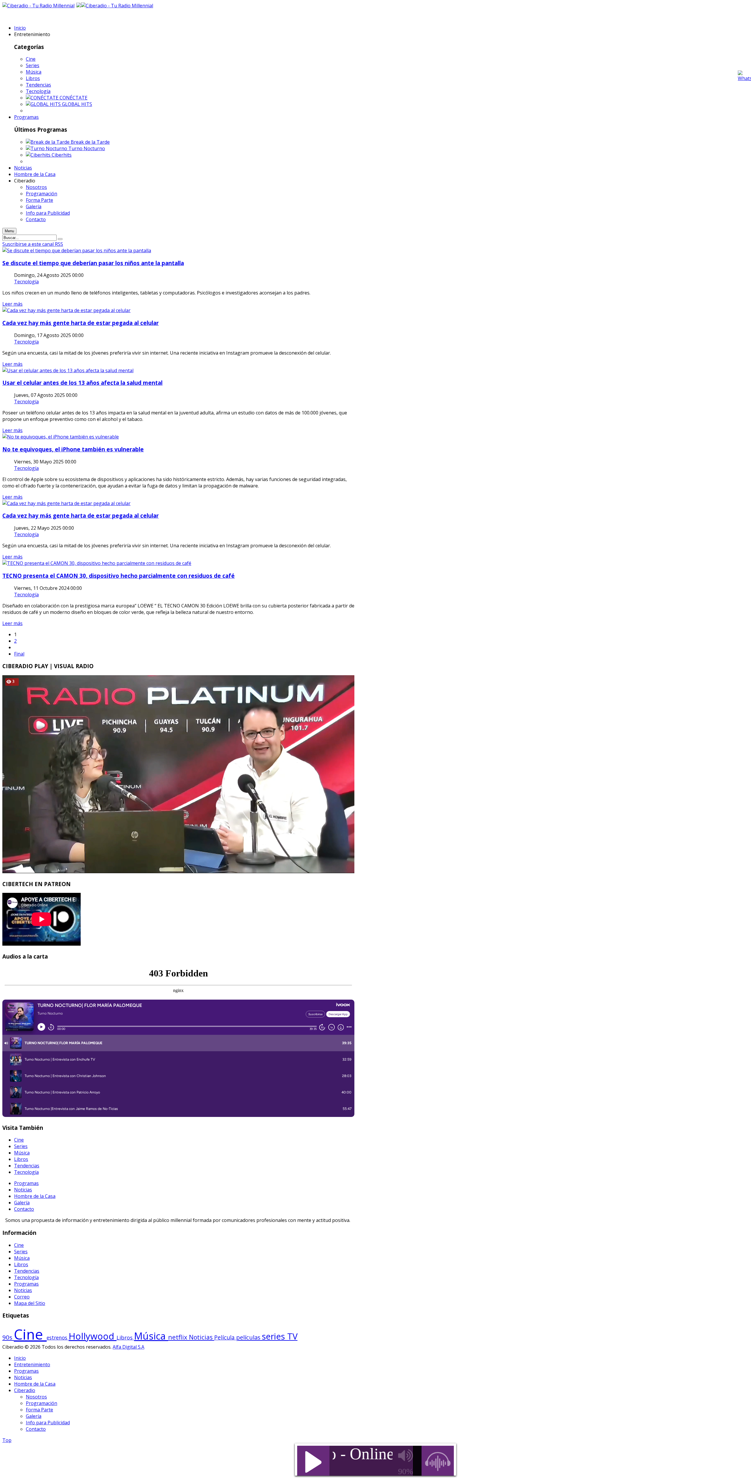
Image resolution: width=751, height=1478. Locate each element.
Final (19, 654)
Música (33, 72)
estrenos (58, 1337)
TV (292, 1336)
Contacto (24, 1209)
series (274, 1336)
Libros (33, 78)
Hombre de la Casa (34, 1196)
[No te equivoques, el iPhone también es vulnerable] (60, 437)
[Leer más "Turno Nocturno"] (47, 148)
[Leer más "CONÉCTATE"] (43, 97)
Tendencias (38, 85)
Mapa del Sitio (29, 1303)
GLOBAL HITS (77, 104)
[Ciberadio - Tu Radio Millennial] (117, 5)
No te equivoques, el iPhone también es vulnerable (73, 449)
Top (6, 1440)
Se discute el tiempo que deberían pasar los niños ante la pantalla (93, 263)
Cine (30, 59)
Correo (22, 1297)
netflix (178, 1337)
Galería (22, 1202)
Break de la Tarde (90, 142)
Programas (26, 1183)
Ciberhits (62, 155)
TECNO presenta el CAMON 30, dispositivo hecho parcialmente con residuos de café (118, 575)
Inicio (20, 1358)
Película (225, 1337)
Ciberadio (24, 1390)
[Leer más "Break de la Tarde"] (48, 142)
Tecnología (38, 91)
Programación (41, 1403)
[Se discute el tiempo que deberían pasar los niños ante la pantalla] (76, 250)
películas (249, 1337)
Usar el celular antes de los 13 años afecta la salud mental (82, 382)
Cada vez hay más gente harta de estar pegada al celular (80, 322)
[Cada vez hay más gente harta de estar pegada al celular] (66, 310)
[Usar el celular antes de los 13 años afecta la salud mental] (67, 370)
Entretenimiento (32, 1364)
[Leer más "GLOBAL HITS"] (44, 104)
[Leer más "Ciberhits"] (39, 155)
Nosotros (36, 1397)
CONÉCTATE (73, 97)
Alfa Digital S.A (128, 1347)
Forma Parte (39, 1409)
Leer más (12, 304)
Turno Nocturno (86, 148)
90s (8, 1337)
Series (32, 65)
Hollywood (92, 1336)
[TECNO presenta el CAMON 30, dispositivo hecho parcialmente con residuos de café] (96, 563)
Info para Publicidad (48, 1422)
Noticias (23, 1189)
